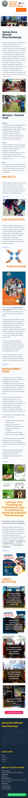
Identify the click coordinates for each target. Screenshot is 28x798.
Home (3, 755)
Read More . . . (6, 196)
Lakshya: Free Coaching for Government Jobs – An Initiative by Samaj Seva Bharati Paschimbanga (14, 625)
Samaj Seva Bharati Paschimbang (16, 4)
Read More (5, 247)
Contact (4, 761)
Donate (4, 759)
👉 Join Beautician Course (14, 712)
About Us (4, 757)
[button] (2, 21)
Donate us (21, 10)
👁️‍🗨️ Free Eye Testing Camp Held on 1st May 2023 (14, 701)
